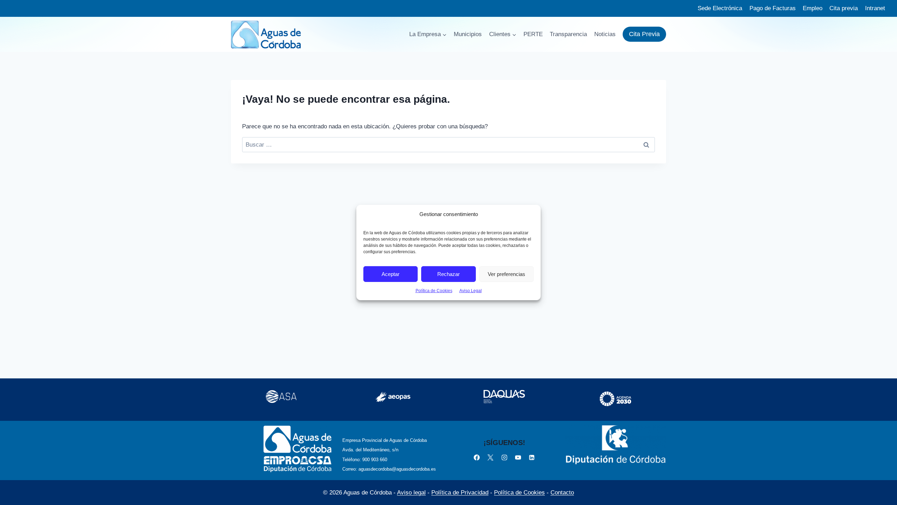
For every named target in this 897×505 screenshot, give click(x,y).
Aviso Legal (470, 290)
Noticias (605, 34)
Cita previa (843, 8)
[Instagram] (504, 457)
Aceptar (390, 274)
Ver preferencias (506, 274)
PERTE (533, 34)
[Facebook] (477, 457)
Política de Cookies (434, 290)
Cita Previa (644, 34)
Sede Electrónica (720, 8)
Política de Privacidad (459, 492)
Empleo (812, 8)
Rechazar (448, 274)
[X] (491, 457)
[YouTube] (518, 457)
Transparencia (568, 34)
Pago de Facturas (772, 8)
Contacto (562, 492)
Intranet (875, 8)
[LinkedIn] (531, 457)
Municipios (468, 34)
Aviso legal (411, 492)
